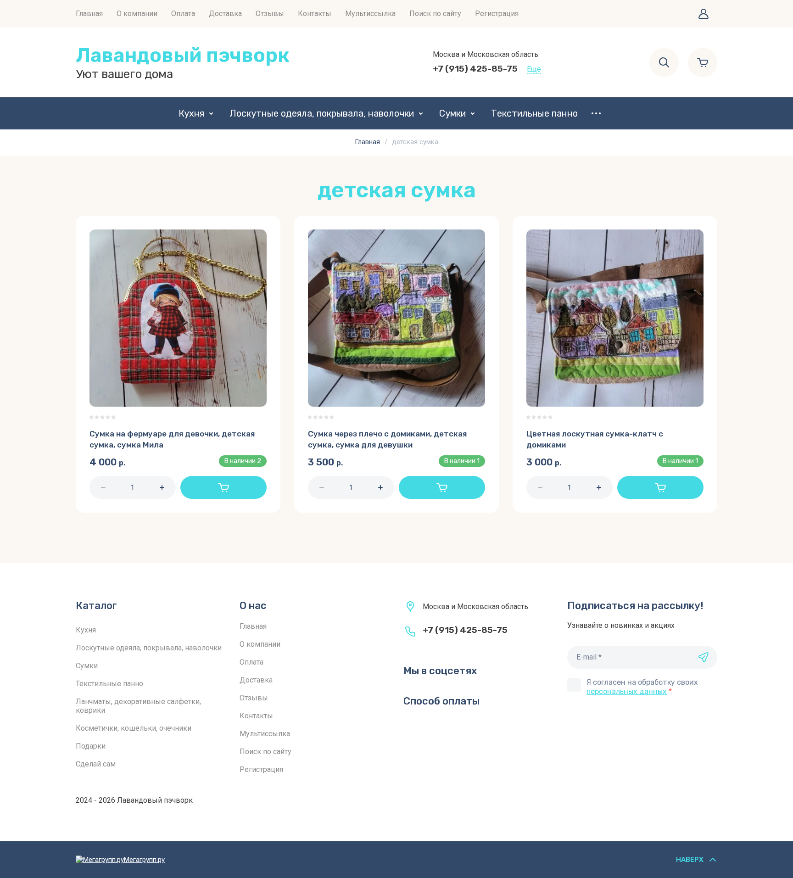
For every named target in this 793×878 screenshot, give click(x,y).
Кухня (191, 113)
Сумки (452, 113)
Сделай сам (96, 764)
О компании (137, 13)
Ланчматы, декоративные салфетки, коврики (138, 706)
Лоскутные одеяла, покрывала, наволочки (321, 113)
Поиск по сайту (435, 13)
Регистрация (497, 13)
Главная (89, 13)
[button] (703, 14)
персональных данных (626, 691)
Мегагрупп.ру (144, 860)
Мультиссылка (370, 13)
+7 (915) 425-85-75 (475, 68)
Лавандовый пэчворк (183, 55)
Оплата (183, 13)
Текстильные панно (534, 113)
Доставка (225, 13)
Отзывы (270, 13)
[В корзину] (223, 487)
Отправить (703, 657)
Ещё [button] (534, 69)
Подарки (91, 746)
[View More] (596, 113)
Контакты (314, 13)
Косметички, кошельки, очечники (133, 728)
